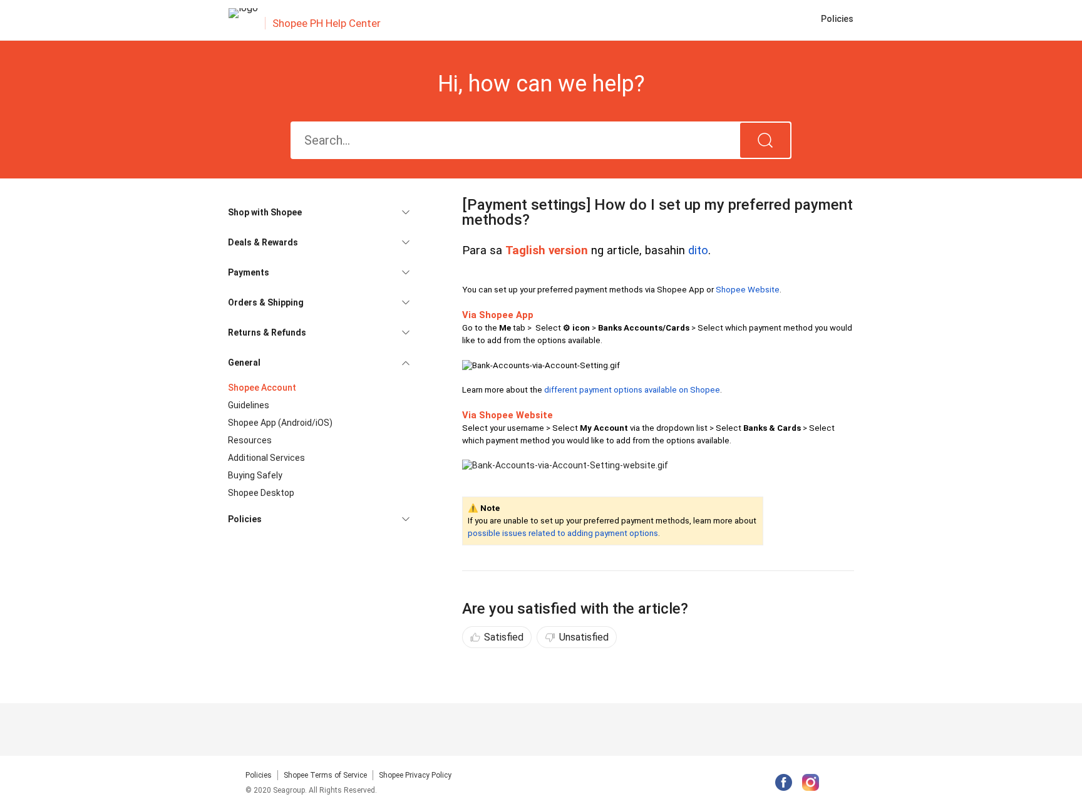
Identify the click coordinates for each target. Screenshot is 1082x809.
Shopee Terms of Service (325, 775)
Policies (258, 775)
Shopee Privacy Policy (415, 775)
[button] (319, 212)
